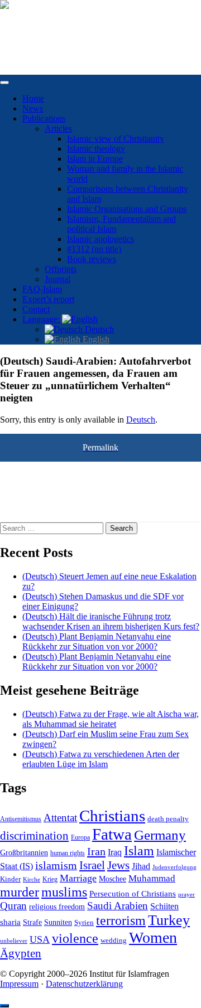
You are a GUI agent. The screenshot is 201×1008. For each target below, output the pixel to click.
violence (75, 938)
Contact (36, 309)
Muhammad (151, 878)
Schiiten (164, 907)
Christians (112, 816)
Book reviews (91, 259)
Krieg (50, 879)
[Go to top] (4, 1005)
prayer (186, 894)
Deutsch (98, 329)
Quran (13, 906)
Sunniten (58, 922)
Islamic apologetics (100, 239)
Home (33, 98)
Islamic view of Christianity (115, 138)
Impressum (19, 983)
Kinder (10, 879)
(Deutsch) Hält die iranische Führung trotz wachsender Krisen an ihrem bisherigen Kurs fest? (110, 621)
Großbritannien (24, 853)
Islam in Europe (95, 158)
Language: (42, 319)
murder (19, 892)
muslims (64, 891)
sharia (10, 922)
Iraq (115, 852)
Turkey (169, 920)
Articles (58, 128)
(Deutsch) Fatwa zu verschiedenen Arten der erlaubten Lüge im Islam (100, 759)
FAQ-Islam (42, 289)
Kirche (31, 879)
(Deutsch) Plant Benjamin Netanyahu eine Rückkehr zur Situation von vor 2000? (96, 641)
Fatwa (112, 834)
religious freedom (57, 907)
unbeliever (13, 940)
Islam (139, 851)
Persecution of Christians (132, 893)
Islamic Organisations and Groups (126, 209)
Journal (57, 279)
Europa (80, 837)
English (94, 339)
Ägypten (20, 953)
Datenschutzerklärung (84, 983)
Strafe (32, 922)
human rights (67, 853)
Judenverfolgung (174, 867)
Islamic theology (96, 148)
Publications (43, 118)
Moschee (112, 879)
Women (153, 937)
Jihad (141, 866)
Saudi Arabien (117, 906)
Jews (118, 865)
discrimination (34, 835)
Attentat (60, 817)
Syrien (84, 922)
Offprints (60, 269)
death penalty (168, 819)
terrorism (121, 920)
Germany (160, 834)
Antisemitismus (20, 819)
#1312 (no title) (94, 249)
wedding (113, 940)
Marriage (78, 878)
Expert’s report (48, 299)
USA (40, 939)
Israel (92, 865)
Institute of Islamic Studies (46, 23)
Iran (96, 851)
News (32, 108)
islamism (56, 865)
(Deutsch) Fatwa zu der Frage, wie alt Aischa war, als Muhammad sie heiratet (110, 719)
